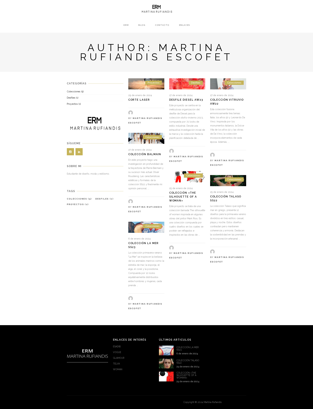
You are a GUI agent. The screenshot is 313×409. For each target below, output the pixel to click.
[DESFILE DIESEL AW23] (187, 83)
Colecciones (234, 82)
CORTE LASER (139, 99)
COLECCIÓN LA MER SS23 (187, 348)
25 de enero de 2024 (181, 188)
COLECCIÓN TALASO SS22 (187, 361)
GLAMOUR (119, 358)
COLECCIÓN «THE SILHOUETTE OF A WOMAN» (183, 196)
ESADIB (117, 346)
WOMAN (117, 369)
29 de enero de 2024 (140, 95)
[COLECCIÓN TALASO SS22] (166, 363)
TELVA (116, 363)
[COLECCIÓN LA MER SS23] (166, 350)
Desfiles (195, 82)
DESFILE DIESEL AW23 (186, 99)
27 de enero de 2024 (181, 95)
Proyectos (153, 82)
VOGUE (117, 352)
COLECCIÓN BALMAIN (144, 154)
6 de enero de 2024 (139, 238)
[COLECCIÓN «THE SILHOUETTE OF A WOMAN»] (166, 376)
